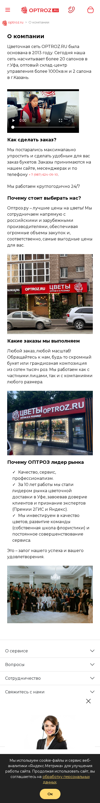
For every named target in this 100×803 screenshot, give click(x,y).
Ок (50, 794)
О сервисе (16, 650)
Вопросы (15, 664)
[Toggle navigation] (7, 10)
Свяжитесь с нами (25, 692)
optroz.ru (15, 22)
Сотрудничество (23, 678)
